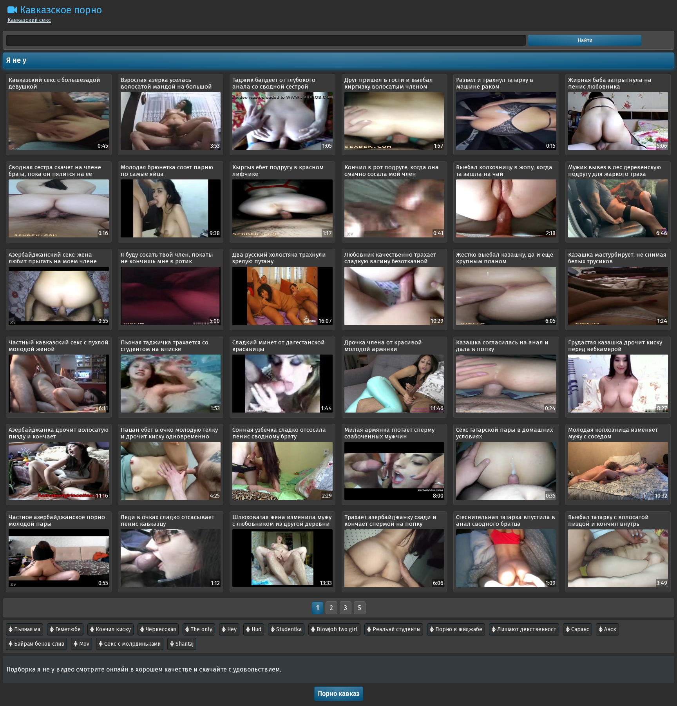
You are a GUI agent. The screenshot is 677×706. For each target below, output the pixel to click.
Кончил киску (112, 629)
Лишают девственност (526, 629)
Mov (83, 644)
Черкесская (160, 629)
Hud (255, 629)
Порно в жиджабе (458, 629)
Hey (231, 629)
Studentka (288, 629)
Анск (609, 629)
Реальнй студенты (395, 629)
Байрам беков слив (38, 644)
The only (200, 629)
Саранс (579, 629)
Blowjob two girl (336, 629)
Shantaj (184, 644)
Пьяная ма (26, 629)
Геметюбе (67, 629)
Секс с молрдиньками (132, 644)
